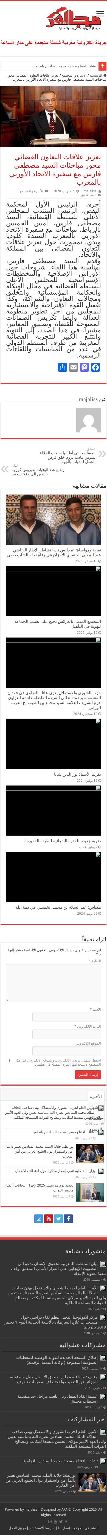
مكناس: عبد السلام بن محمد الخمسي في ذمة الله (58, 907)
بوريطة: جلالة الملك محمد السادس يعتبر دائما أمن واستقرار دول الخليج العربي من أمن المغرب (40, 1151)
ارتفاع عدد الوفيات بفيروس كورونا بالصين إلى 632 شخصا (39, 470)
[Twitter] (58, 1218)
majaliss (90, 191)
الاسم (95, 1009)
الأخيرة (96, 1096)
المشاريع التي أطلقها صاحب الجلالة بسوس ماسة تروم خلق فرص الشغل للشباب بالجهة (67, 455)
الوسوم (95, 1129)
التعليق (94, 961)
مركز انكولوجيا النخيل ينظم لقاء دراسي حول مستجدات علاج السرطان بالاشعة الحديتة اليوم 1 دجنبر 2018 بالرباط (55, 1322)
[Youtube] (48, 1218)
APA (64, 1509)
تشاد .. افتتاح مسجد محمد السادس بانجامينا (64, 66)
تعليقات (95, 1118)
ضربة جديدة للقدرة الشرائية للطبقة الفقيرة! (63, 840)
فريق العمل (17, 1528)
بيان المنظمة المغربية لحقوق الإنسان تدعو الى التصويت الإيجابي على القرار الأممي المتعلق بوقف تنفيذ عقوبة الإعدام (58, 1268)
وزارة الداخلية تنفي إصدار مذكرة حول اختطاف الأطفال (55, 1171)
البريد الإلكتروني (87, 1026)
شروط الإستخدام (42, 1528)
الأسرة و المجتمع (74, 75)
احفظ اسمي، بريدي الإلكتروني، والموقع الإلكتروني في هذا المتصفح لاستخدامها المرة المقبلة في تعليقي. (58, 1062)
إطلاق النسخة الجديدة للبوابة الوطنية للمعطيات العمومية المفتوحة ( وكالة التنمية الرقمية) (57, 1360)
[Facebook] (68, 1218)
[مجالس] (53, 17)
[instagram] (38, 1218)
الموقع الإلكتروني (88, 1043)
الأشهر (96, 1107)
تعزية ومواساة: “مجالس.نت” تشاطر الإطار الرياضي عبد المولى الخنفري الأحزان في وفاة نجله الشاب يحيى (54, 552)
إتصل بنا (63, 1528)
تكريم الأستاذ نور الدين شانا (77, 774)
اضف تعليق (87, 195)
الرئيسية (96, 75)
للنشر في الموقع (85, 1528)
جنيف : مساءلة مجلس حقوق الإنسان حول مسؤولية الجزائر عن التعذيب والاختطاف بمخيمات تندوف (54, 1379)
